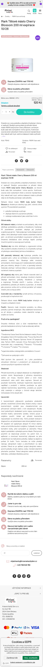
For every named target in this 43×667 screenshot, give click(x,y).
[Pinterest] (19, 576)
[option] (21, 54)
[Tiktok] (28, 576)
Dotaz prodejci (31, 148)
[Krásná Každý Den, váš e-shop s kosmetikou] (1, 16)
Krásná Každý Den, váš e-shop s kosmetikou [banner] (8, 12)
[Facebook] (14, 576)
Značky (7, 16)
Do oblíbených (13, 148)
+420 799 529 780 (23, 565)
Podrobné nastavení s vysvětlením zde (21, 662)
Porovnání (12, 152)
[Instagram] (24, 576)
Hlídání (29, 152)
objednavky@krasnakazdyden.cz (24, 561)
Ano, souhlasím (30, 658)
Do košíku (29, 111)
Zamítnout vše (12, 658)
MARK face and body (18, 16)
